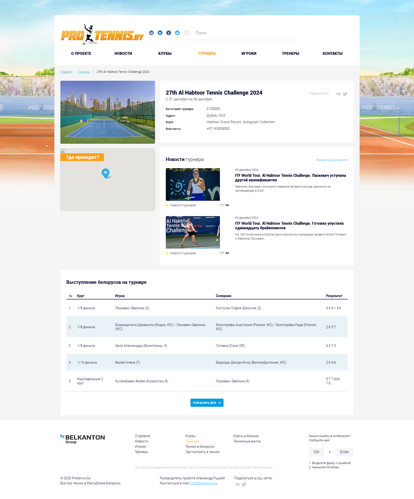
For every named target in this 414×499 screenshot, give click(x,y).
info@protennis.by (204, 483)
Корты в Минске (246, 436)
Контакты (333, 54)
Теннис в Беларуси (199, 446)
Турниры (207, 54)
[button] (108, 174)
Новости (123, 54)
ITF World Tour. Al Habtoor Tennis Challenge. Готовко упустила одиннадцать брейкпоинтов (289, 225)
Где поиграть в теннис (202, 452)
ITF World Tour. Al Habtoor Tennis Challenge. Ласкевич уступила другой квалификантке (290, 177)
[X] (345, 94)
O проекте (81, 54)
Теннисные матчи (247, 441)
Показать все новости (332, 160)
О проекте (142, 436)
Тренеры (290, 54)
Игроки (249, 54)
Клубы (165, 54)
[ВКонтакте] (338, 94)
